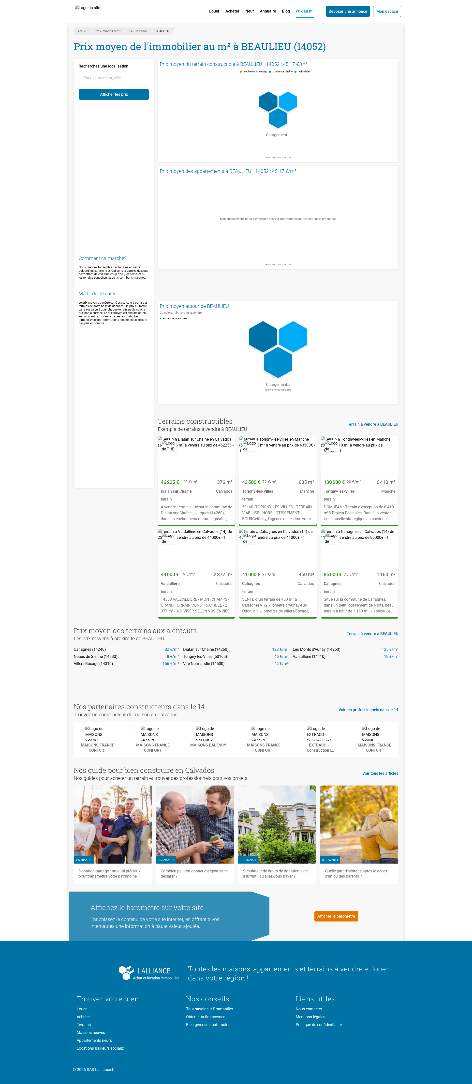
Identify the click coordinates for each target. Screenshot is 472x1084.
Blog (286, 11)
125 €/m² (390, 649)
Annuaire (268, 11)
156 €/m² (170, 663)
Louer (214, 11)
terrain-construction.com (278, 157)
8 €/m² (173, 656)
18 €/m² (391, 656)
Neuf (249, 11)
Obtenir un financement (206, 1017)
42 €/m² (281, 663)
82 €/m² (172, 649)
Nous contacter (309, 1009)
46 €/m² (281, 656)
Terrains (84, 1024)
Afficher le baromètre (336, 916)
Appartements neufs (94, 1040)
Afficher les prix (114, 94)
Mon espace (387, 11)
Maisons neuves (91, 1032)
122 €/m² (280, 649)
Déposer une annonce (348, 11)
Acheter (232, 11)
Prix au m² (305, 11)
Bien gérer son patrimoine (208, 1024)
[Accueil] (93, 11)
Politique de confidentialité (319, 1024)
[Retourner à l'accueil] (128, 973)
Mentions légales (310, 1017)
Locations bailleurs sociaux (100, 1048)
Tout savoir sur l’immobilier (209, 1009)
